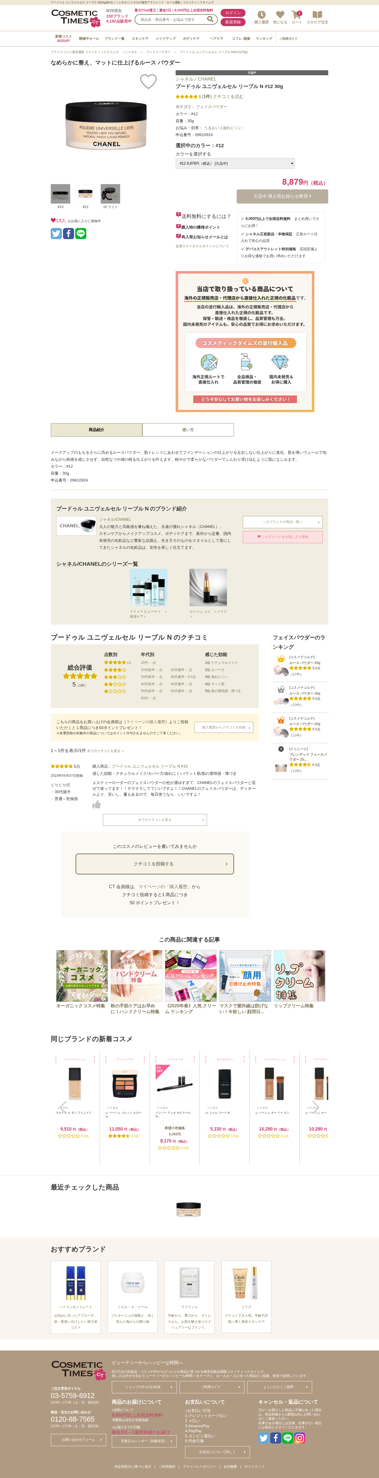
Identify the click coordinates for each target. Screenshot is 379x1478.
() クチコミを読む (223, 96)
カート (297, 22)
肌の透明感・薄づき (226, 691)
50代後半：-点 (181, 691)
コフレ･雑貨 (241, 39)
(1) (128, 663)
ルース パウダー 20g (304, 663)
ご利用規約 (167, 1467)
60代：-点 (148, 698)
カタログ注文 (317, 22)
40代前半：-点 (152, 684)
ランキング (264, 39)
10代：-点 (148, 663)
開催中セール (89, 39)
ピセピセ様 (60, 785)
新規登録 (233, 22)
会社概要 (230, 1467)
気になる (280, 22)
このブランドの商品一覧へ (283, 522)
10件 (296, 674)
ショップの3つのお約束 (143, 1387)
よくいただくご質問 (278, 1387)
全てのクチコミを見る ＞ (106, 751)
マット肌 (217, 684)
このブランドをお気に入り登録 (284, 537)
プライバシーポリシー (199, 1467)
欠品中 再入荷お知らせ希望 (281, 196)
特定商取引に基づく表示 (133, 1467)
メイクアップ (166, 39)
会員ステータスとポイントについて (202, 246)
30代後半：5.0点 (183, 677)
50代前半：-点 (152, 691)
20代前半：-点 (152, 670)
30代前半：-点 (152, 677)
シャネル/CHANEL (115, 519)
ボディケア (191, 39)
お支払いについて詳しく (217, 1452)
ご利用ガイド (288, 38)
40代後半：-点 (181, 684)
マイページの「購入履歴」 (165, 886)
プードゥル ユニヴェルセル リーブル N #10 (150, 766)
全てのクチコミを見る (154, 820)
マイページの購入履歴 (145, 722)
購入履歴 (261, 22)
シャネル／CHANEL (196, 79)
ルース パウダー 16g (304, 693)
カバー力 (217, 670)
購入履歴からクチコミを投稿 (224, 727)
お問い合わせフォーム (78, 1440)
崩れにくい (219, 677)
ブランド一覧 (115, 39)
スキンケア (140, 39)
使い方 (188, 429)
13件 (296, 771)
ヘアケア (216, 39)
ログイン (233, 13)
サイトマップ (254, 1467)
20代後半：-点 (181, 670)
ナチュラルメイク (224, 663)
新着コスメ (63, 38)
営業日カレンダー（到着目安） (144, 1441)
